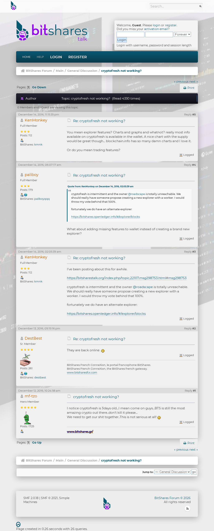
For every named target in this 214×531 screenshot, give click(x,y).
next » (193, 81)
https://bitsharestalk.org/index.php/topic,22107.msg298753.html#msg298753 (127, 278)
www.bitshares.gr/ (80, 431)
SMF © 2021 (49, 498)
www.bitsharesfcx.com (82, 372)
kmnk (38, 144)
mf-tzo (31, 396)
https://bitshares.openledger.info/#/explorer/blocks (105, 216)
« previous (181, 81)
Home (26, 56)
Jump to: (147, 472)
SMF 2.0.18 (30, 498)
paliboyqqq (42, 198)
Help (40, 56)
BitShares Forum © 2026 (172, 498)
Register (77, 57)
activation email (156, 29)
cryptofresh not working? (96, 397)
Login (56, 57)
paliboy (31, 174)
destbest (40, 377)
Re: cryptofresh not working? (99, 121)
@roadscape (136, 194)
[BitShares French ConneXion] (25, 373)
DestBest (33, 338)
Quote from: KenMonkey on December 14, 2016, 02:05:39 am (100, 186)
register (171, 25)
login (156, 25)
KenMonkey (36, 120)
